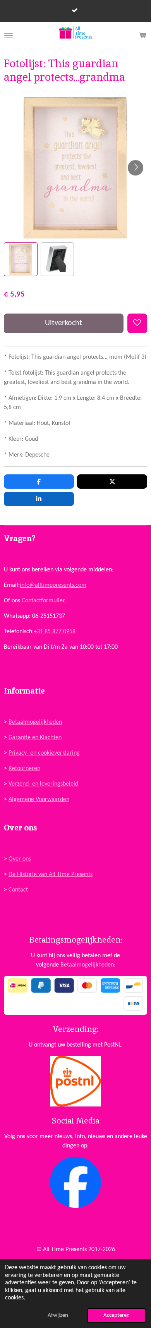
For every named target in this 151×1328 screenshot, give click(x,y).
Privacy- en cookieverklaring (44, 753)
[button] (21, 259)
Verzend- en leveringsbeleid (43, 784)
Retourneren (24, 768)
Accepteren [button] (116, 1315)
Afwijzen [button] (58, 1315)
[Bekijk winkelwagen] (142, 35)
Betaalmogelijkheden (35, 722)
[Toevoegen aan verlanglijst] (137, 323)
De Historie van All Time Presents (51, 874)
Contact (18, 890)
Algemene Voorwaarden (39, 799)
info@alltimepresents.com (53, 585)
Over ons (20, 859)
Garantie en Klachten (35, 738)
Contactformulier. (44, 601)
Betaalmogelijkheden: (87, 965)
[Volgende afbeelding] (135, 168)
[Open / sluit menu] (8, 35)
